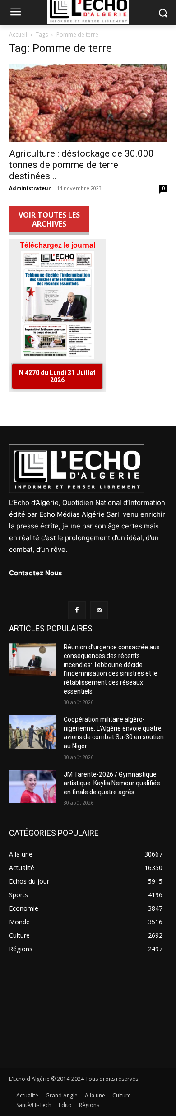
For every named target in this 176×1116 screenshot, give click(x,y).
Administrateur (30, 188)
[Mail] (99, 610)
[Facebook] (77, 610)
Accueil (18, 34)
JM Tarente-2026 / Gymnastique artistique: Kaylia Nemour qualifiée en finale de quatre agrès (112, 783)
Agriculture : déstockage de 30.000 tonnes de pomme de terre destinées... (81, 164)
